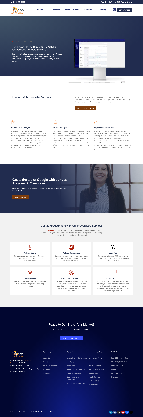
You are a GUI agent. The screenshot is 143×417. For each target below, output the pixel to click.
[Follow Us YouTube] (123, 412)
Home (14, 41)
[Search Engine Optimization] (71, 272)
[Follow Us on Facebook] (115, 412)
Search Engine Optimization (71, 278)
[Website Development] (71, 247)
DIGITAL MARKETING (72, 10)
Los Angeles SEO (51, 230)
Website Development (71, 253)
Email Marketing (30, 278)
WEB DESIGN (56, 10)
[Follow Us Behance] (127, 412)
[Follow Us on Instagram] (119, 412)
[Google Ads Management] (113, 272)
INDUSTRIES (88, 10)
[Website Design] (30, 247)
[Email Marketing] (30, 272)
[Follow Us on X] (131, 412)
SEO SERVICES (41, 10)
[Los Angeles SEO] (20, 10)
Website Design (30, 253)
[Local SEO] (113, 247)
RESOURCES (102, 10)
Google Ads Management (113, 278)
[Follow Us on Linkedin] (111, 412)
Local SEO (113, 253)
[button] (114, 9)
